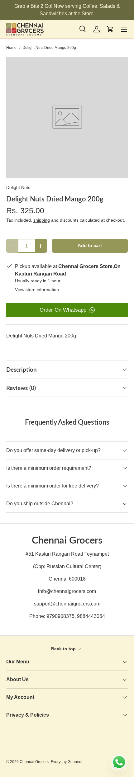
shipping (41, 220)
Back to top (64, 648)
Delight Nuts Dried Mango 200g (49, 47)
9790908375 (60, 616)
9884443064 (91, 616)
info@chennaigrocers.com (67, 591)
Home (11, 47)
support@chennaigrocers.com (67, 603)
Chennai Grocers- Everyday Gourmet (51, 762)
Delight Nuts (18, 187)
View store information (37, 289)
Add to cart (90, 245)
